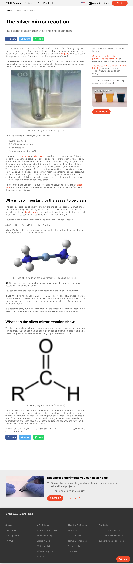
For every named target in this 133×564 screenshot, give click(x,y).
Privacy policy (75, 546)
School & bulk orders (46, 3)
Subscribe (55, 498)
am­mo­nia (24, 156)
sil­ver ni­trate (40, 156)
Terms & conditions (77, 540)
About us (72, 530)
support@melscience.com (111, 540)
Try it (119, 3)
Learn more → (73, 498)
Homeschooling (44, 535)
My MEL (9, 540)
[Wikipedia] (59, 130)
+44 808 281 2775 (112, 530)
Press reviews (74, 535)
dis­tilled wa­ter (31, 212)
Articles (8, 10)
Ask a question (12, 535)
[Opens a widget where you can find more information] (123, 559)
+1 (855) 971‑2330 (113, 535)
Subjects (28, 3)
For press (72, 551)
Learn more (101, 112)
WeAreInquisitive (45, 546)
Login (106, 3)
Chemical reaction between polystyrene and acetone (105, 57)
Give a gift (96, 3)
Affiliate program (45, 551)
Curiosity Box (43, 540)
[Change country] (83, 3)
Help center (11, 530)
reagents (64, 53)
